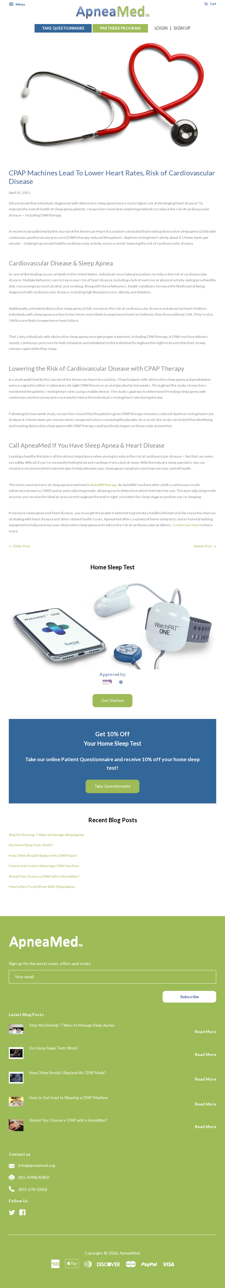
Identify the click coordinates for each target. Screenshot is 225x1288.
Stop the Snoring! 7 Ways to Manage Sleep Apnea (46, 834)
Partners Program (120, 28)
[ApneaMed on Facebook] (22, 1213)
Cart (212, 4)
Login (161, 28)
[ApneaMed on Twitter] (12, 1213)
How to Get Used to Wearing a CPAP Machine (44, 866)
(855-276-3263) (32, 1189)
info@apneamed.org (36, 1165)
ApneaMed (130, 1252)
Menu (20, 4)
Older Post (21, 546)
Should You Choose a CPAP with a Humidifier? (44, 876)
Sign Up (182, 28)
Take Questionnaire (63, 28)
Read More (205, 1031)
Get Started (112, 700)
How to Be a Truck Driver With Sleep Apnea (42, 886)
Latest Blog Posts (26, 1014)
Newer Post (203, 546)
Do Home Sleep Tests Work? (31, 845)
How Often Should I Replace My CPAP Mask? (43, 855)
